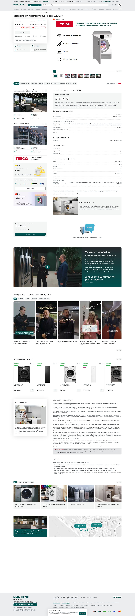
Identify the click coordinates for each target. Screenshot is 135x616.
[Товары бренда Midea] (94, 9)
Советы (25, 482)
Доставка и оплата (98, 603)
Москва (15, 1)
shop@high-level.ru (92, 597)
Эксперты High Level (43, 298)
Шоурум (45, 1)
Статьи (19, 482)
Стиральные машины (21, 12)
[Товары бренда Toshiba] (101, 9)
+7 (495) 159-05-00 (58, 1)
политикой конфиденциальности (71, 612)
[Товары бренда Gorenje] (80, 9)
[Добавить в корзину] (32, 390)
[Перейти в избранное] (116, 5)
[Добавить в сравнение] (31, 363)
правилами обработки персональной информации (60, 613)
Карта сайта (109, 605)
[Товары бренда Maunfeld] (108, 9)
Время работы (79, 1)
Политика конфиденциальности (98, 605)
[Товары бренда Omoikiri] (66, 9)
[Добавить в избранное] (33, 363)
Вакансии (55, 605)
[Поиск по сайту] (75, 5)
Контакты (74, 603)
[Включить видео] (54, 71)
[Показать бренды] (120, 9)
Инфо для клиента (116, 1)
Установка (107, 442)
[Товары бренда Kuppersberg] (115, 9)
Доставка (89, 1)
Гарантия (95, 1)
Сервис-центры (89, 603)
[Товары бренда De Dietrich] (24, 9)
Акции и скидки (106, 1)
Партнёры (34, 298)
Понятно (82, 613)
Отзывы (68, 605)
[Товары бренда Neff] (87, 9)
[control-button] (120, 71)
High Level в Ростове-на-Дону (77, 607)
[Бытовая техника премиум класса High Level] (19, 5)
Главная (15, 12)
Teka (27, 12)
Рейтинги (31, 482)
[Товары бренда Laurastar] (73, 9)
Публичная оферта (85, 605)
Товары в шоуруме (66, 603)
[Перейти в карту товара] (24, 374)
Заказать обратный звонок (72, 598)
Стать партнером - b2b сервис (26, 604)
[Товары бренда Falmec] (31, 9)
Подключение (81, 603)
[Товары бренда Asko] (17, 9)
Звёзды (28, 298)
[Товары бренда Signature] (52, 9)
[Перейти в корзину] (120, 5)
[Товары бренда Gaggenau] (45, 9)
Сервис (100, 1)
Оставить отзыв (30, 234)
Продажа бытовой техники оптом (60, 607)
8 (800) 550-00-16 (70, 1)
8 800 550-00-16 (33, 610)
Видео (77, 605)
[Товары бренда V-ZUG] (59, 9)
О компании (107, 603)
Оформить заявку (30, 188)
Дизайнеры (21, 298)
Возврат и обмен (115, 603)
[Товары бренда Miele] (38, 9)
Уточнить (22, 32)
